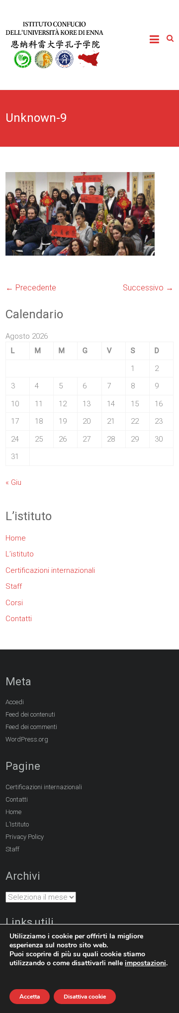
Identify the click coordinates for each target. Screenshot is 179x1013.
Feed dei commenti (31, 727)
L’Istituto (17, 824)
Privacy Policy (24, 836)
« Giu (13, 482)
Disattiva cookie (85, 997)
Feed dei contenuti (30, 714)
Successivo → (148, 287)
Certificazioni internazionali (50, 570)
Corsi (14, 602)
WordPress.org (26, 739)
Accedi (14, 702)
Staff (13, 586)
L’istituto (19, 554)
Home (15, 538)
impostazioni (145, 963)
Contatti (18, 618)
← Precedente (30, 287)
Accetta (29, 997)
